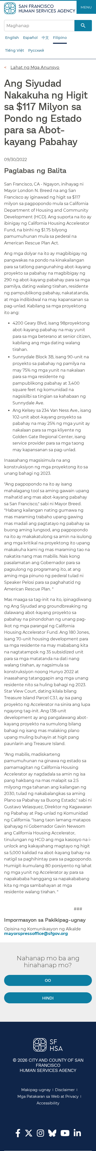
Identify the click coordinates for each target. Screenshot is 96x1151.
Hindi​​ (48, 997)
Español (30, 37)
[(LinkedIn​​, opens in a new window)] (77, 1134)
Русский (36, 50)
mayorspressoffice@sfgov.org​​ (36, 933)
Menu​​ (86, 7)
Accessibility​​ (48, 1103)
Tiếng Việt (14, 50)
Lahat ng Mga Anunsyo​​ (35, 67)
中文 (45, 37)
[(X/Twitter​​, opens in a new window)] (29, 1134)
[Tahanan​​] (40, 8)
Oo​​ (48, 980)
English (12, 37)
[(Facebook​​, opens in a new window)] (17, 1134)
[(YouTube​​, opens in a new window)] (65, 1134)
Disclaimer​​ (65, 1090)
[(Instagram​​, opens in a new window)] (40, 1134)
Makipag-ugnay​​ (36, 1090)
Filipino (60, 37)
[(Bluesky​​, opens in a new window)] (52, 1135)
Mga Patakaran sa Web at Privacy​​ (48, 1096)
